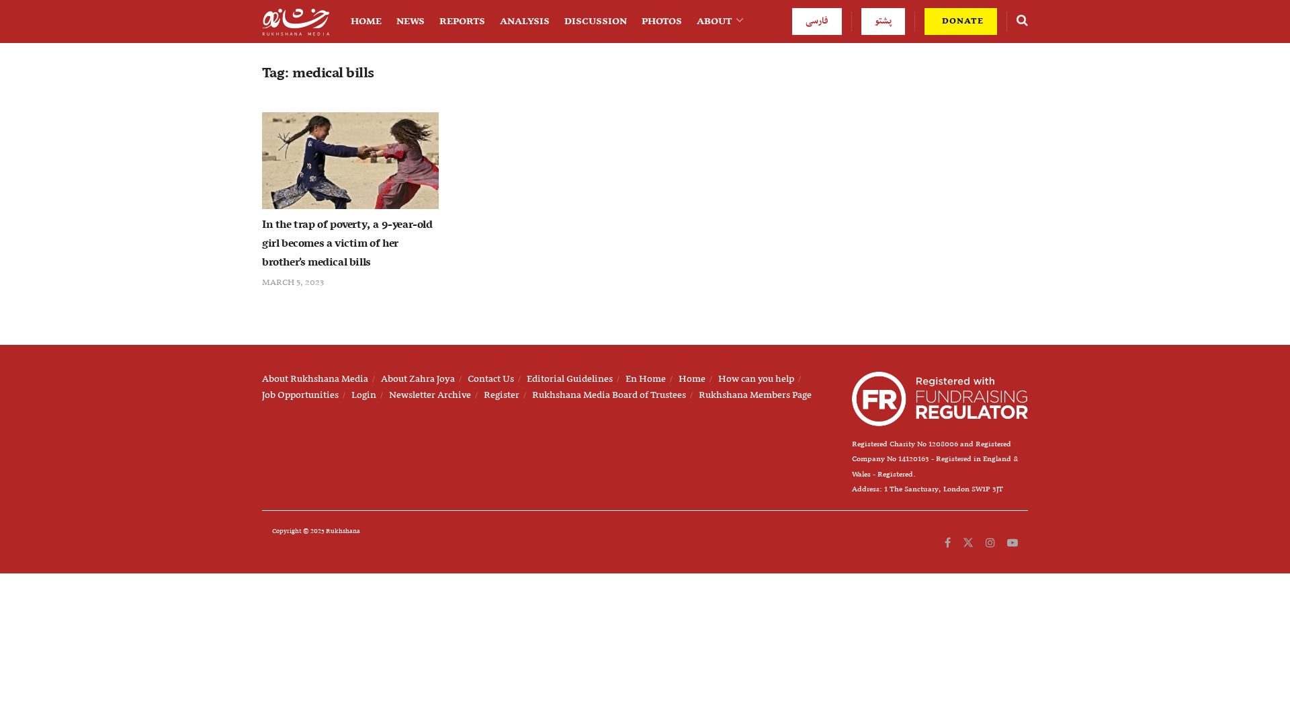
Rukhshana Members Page (755, 395)
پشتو (883, 21)
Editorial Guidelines (570, 379)
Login (363, 395)
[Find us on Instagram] (990, 543)
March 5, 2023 (293, 282)
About (714, 21)
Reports (462, 21)
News (410, 21)
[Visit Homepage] (295, 21)
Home (366, 21)
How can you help (756, 379)
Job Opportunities (300, 395)
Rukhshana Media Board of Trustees (609, 395)
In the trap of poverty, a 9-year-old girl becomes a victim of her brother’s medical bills (347, 244)
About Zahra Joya (418, 379)
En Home (646, 379)
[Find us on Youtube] (1012, 543)
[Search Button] (1022, 21)
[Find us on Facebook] (948, 543)
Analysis (525, 21)
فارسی (817, 21)
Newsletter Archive (430, 395)
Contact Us (491, 379)
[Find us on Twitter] (968, 543)
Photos (662, 21)
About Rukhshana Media (315, 379)
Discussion (595, 21)
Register (501, 395)
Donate (961, 21)
